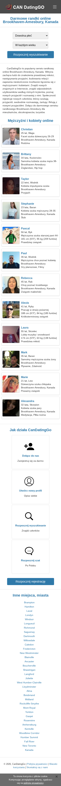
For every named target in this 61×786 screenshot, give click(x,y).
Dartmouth (29, 636)
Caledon (29, 644)
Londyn (29, 615)
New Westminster (29, 653)
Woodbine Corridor (29, 733)
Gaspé (29, 716)
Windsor (29, 619)
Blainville (29, 657)
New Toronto (29, 745)
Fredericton (29, 648)
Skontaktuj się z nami (37, 767)
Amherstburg (29, 724)
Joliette (29, 678)
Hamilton (29, 606)
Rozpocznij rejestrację (30, 581)
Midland (29, 699)
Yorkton (29, 712)
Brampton (29, 602)
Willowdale (29, 640)
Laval (29, 611)
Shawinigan (29, 670)
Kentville (29, 729)
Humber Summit (29, 737)
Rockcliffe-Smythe (29, 703)
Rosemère (29, 720)
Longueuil (29, 623)
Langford (29, 674)
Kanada (29, 750)
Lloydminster (29, 686)
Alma (29, 691)
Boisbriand (29, 695)
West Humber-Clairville (29, 682)
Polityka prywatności (37, 764)
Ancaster (29, 661)
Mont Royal (29, 707)
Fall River (29, 741)
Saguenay (29, 632)
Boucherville (29, 665)
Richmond (29, 627)
